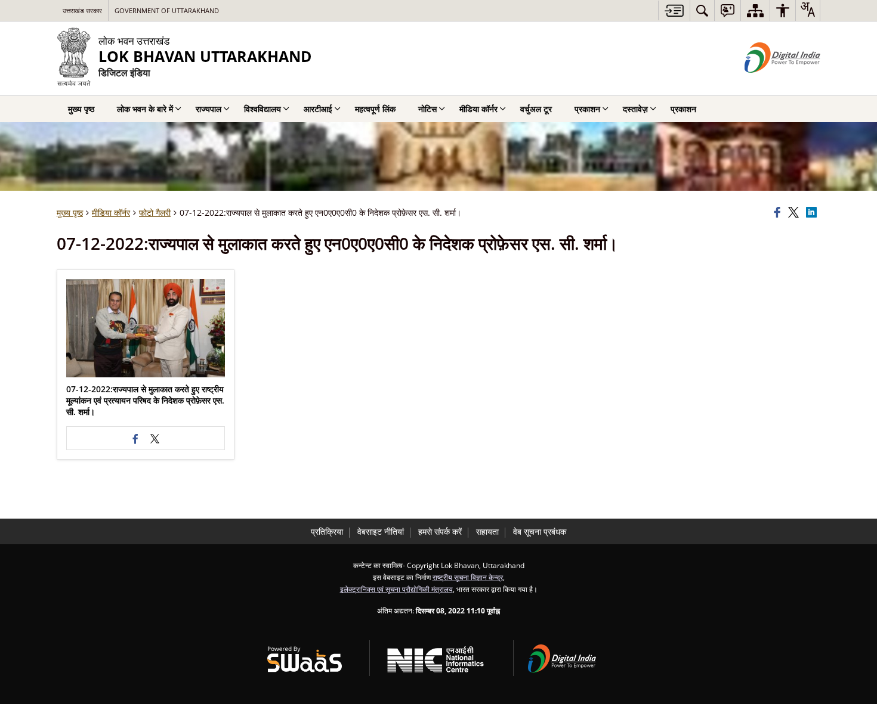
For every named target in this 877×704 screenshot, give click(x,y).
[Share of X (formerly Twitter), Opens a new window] (795, 213)
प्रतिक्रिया (327, 531)
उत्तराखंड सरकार (82, 10)
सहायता (487, 531)
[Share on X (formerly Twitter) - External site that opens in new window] (155, 438)
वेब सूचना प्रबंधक (539, 531)
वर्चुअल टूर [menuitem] (536, 108)
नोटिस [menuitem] (427, 108)
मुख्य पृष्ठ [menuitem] (81, 108)
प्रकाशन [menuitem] (587, 108)
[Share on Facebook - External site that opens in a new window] (136, 438)
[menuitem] (702, 10)
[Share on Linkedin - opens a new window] (813, 213)
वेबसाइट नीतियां (380, 531)
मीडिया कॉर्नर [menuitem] (478, 108)
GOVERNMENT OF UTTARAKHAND (167, 10)
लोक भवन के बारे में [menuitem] (145, 108)
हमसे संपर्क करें (440, 531)
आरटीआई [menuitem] (318, 108)
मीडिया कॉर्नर (111, 212)
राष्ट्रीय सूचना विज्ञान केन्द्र (468, 577)
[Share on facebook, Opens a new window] (779, 213)
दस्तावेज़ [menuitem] (635, 108)
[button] (145, 328)
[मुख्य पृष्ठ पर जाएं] (674, 10)
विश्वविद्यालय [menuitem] (262, 108)
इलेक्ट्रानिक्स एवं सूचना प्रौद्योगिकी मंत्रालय (396, 589)
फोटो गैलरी (155, 212)
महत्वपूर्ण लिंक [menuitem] (375, 108)
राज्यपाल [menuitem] (208, 108)
